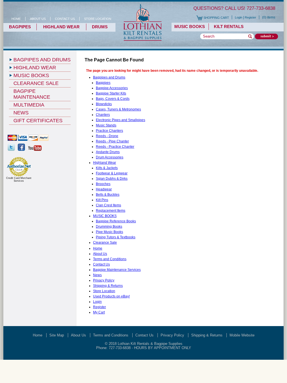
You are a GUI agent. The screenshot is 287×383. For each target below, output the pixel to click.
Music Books (189, 26)
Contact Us (101, 264)
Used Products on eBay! (111, 296)
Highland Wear (61, 26)
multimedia (28, 105)
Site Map (56, 335)
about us (38, 18)
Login (238, 17)
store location (97, 18)
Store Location (104, 291)
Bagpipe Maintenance (31, 94)
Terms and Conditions (109, 259)
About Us (100, 254)
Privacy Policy (103, 280)
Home (16, 18)
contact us (65, 18)
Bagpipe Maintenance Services (117, 270)
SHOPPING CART (216, 17)
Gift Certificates (38, 120)
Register (250, 17)
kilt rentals (228, 26)
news (21, 113)
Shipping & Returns (108, 286)
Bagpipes (20, 26)
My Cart (99, 312)
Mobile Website (242, 335)
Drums (100, 26)
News (97, 275)
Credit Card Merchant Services (18, 179)
